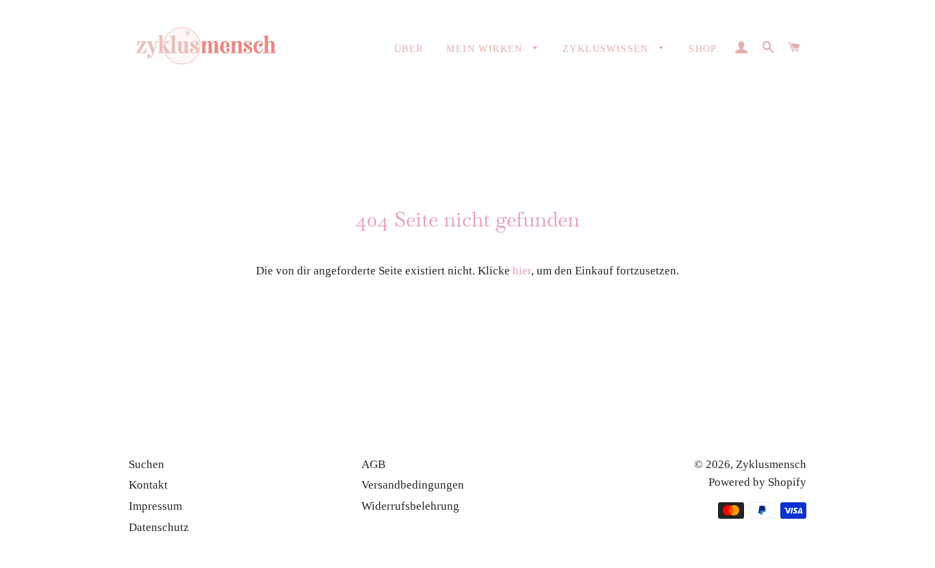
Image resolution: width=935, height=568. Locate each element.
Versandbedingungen (412, 484)
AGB (373, 464)
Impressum (155, 506)
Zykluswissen (607, 49)
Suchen (146, 464)
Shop (703, 49)
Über (409, 49)
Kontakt (148, 484)
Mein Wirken (486, 49)
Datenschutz (159, 527)
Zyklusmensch (771, 464)
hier (522, 270)
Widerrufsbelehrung (410, 506)
